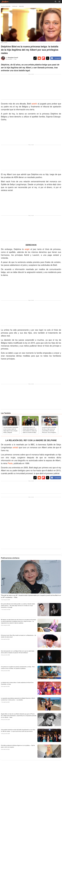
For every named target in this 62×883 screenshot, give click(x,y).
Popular (14, 6)
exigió (27, 249)
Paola (10, 463)
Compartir (57, 58)
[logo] (5, 2)
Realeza (21, 6)
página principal (6, 6)
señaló (15, 447)
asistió (34, 103)
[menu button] (59, 1)
